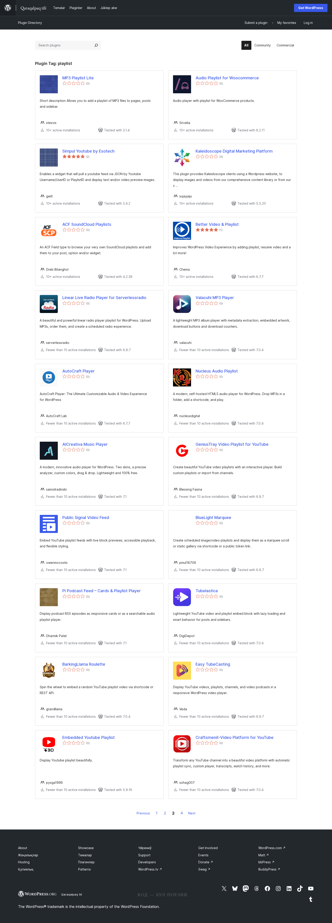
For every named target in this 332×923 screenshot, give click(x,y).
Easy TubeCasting (213, 664)
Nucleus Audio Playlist (217, 371)
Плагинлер (86, 862)
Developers (147, 862)
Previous (143, 813)
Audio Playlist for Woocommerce (227, 77)
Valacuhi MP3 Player (215, 297)
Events (203, 855)
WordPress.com (272, 848)
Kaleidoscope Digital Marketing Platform (234, 151)
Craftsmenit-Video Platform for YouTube (235, 737)
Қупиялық (25, 869)
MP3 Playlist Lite (78, 77)
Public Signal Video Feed (85, 517)
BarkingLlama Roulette (83, 664)
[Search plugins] (96, 45)
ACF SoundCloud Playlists (86, 224)
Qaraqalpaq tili (71, 894)
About (22, 848)
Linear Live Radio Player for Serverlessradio (104, 297)
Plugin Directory (30, 23)
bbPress (266, 862)
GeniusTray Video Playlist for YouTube (232, 444)
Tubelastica (207, 590)
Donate (205, 862)
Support (144, 855)
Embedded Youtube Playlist (88, 737)
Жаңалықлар (28, 855)
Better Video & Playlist (217, 224)
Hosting (24, 862)
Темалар (85, 855)
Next (191, 813)
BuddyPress (269, 869)
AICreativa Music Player (85, 444)
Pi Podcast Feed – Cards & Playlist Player (101, 590)
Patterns (84, 869)
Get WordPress (310, 8)
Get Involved (208, 848)
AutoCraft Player (78, 371)
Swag (204, 869)
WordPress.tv (150, 869)
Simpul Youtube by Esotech (88, 151)
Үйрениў (145, 848)
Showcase (86, 848)
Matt (263, 855)
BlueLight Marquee (213, 517)
